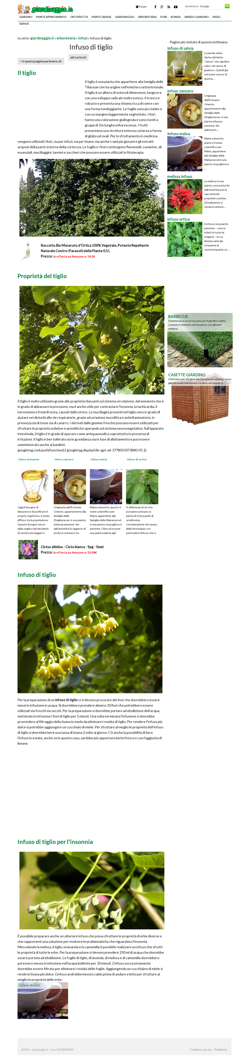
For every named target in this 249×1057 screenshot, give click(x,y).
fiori (163, 16)
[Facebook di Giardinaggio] (155, 7)
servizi (24, 23)
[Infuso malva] (107, 486)
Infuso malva (29, 985)
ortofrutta (79, 16)
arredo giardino (196, 16)
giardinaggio (124, 16)
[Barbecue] (200, 340)
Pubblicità (220, 1049)
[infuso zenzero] (71, 486)
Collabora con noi (201, 1049)
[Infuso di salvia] (185, 68)
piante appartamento (51, 16)
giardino (25, 16)
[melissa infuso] (185, 196)
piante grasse (101, 16)
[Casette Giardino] (200, 398)
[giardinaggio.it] (46, 9)
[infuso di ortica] (143, 486)
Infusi (82, 38)
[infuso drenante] (35, 486)
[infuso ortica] (185, 239)
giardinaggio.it (42, 38)
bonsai (176, 16)
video (216, 16)
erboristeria (147, 16)
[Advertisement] (63, 33)
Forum (142, 6)
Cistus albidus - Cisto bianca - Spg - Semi (72, 547)
